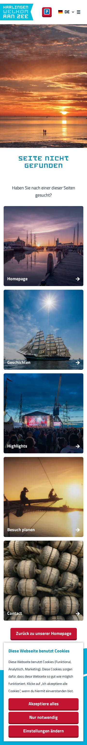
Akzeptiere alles (44, 703)
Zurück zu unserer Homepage (43, 633)
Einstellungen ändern (43, 731)
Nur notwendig (43, 717)
